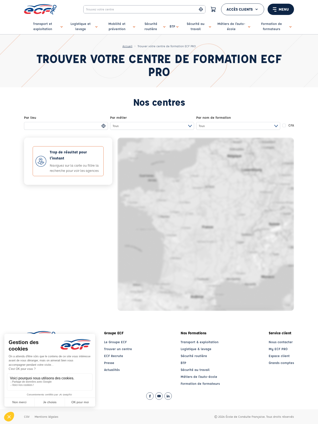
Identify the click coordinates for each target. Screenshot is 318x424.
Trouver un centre (118, 349)
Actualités (112, 370)
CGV (26, 416)
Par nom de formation (213, 117)
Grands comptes (281, 363)
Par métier (118, 117)
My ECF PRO (278, 349)
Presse (109, 363)
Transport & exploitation (199, 342)
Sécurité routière (194, 356)
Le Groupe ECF (115, 342)
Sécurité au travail (195, 370)
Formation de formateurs (200, 384)
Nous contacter (281, 342)
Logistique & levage (196, 349)
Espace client (279, 356)
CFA (291, 125)
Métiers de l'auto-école (199, 377)
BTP (183, 363)
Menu (284, 9)
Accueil (127, 46)
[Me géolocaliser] (201, 9)
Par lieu (30, 117)
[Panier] (213, 9)
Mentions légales (46, 416)
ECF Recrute (113, 356)
